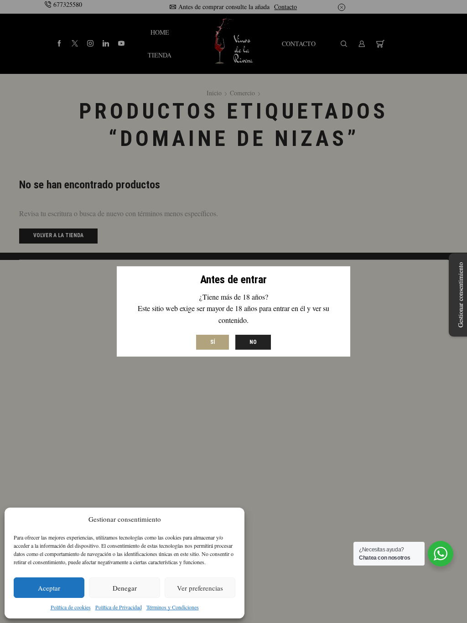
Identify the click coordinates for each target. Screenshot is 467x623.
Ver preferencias (200, 587)
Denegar (125, 587)
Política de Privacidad (118, 607)
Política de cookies (71, 607)
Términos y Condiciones (172, 607)
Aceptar (49, 587)
